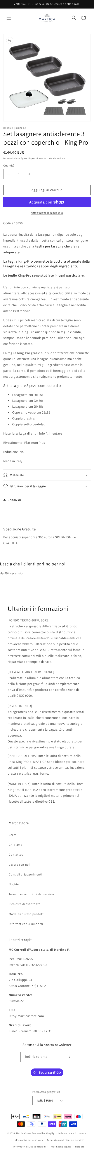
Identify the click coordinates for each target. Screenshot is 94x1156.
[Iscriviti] (69, 1057)
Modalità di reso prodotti (26, 914)
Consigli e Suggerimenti (25, 874)
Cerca (13, 835)
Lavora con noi (19, 865)
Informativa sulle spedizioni (29, 1146)
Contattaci (16, 854)
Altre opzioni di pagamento (47, 212)
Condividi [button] (14, 500)
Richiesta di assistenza (24, 904)
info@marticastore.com (26, 1016)
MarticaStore (23, 1133)
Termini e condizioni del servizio (31, 894)
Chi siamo (16, 845)
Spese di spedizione (31, 158)
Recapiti (80, 1146)
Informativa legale (60, 1146)
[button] (9, 18)
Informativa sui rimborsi (26, 924)
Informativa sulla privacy (28, 1140)
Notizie (14, 884)
